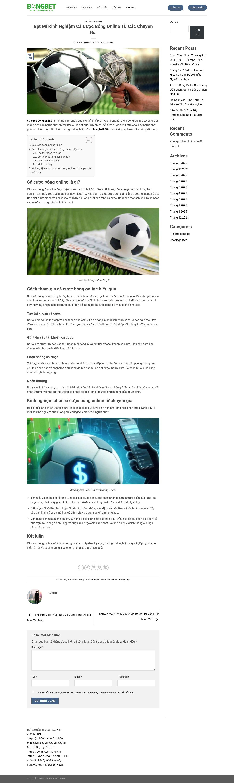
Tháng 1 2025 (178, 211)
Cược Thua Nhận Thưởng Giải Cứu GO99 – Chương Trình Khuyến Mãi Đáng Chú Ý (188, 60)
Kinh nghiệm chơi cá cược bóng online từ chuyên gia (61, 168)
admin (110, 43)
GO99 (49, 760)
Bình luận (37, 647)
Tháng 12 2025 (179, 169)
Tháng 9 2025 (178, 175)
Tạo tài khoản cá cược (49, 153)
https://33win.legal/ (40, 756)
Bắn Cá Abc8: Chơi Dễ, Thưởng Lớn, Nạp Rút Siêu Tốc (186, 115)
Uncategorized (178, 240)
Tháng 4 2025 (178, 193)
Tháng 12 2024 (179, 217)
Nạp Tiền (86, 7)
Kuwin (60, 764)
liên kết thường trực (120, 579)
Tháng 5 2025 (178, 187)
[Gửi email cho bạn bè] (93, 567)
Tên (34, 676)
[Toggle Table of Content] (87, 140)
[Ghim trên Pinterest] (99, 567)
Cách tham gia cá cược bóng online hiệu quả (57, 149)
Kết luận (36, 172)
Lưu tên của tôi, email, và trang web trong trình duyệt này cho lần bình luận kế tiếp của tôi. (85, 692)
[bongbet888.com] (44, 7)
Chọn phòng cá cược (48, 160)
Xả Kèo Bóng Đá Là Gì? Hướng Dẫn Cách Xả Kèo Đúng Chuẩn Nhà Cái (188, 90)
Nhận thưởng (45, 164)
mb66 (59, 738)
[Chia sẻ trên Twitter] (87, 567)
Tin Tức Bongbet (93, 21)
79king (57, 751)
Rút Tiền (102, 7)
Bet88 (40, 734)
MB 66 (39, 742)
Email (78, 676)
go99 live (48, 747)
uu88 (57, 760)
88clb (64, 756)
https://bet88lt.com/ (40, 751)
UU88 (36, 747)
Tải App (116, 7)
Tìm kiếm (175, 22)
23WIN (31, 734)
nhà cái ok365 (35, 760)
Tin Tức (131, 7)
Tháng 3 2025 (178, 199)
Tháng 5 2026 (178, 163)
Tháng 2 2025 (178, 205)
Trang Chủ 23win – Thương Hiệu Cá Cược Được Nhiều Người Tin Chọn (186, 75)
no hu (56, 756)
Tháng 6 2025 (178, 181)
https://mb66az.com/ (41, 738)
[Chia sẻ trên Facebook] (81, 567)
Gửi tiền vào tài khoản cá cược (54, 156)
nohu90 (31, 764)
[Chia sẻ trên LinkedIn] (106, 567)
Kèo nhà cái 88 (47, 764)
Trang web (123, 676)
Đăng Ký (71, 7)
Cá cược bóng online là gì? (47, 144)
